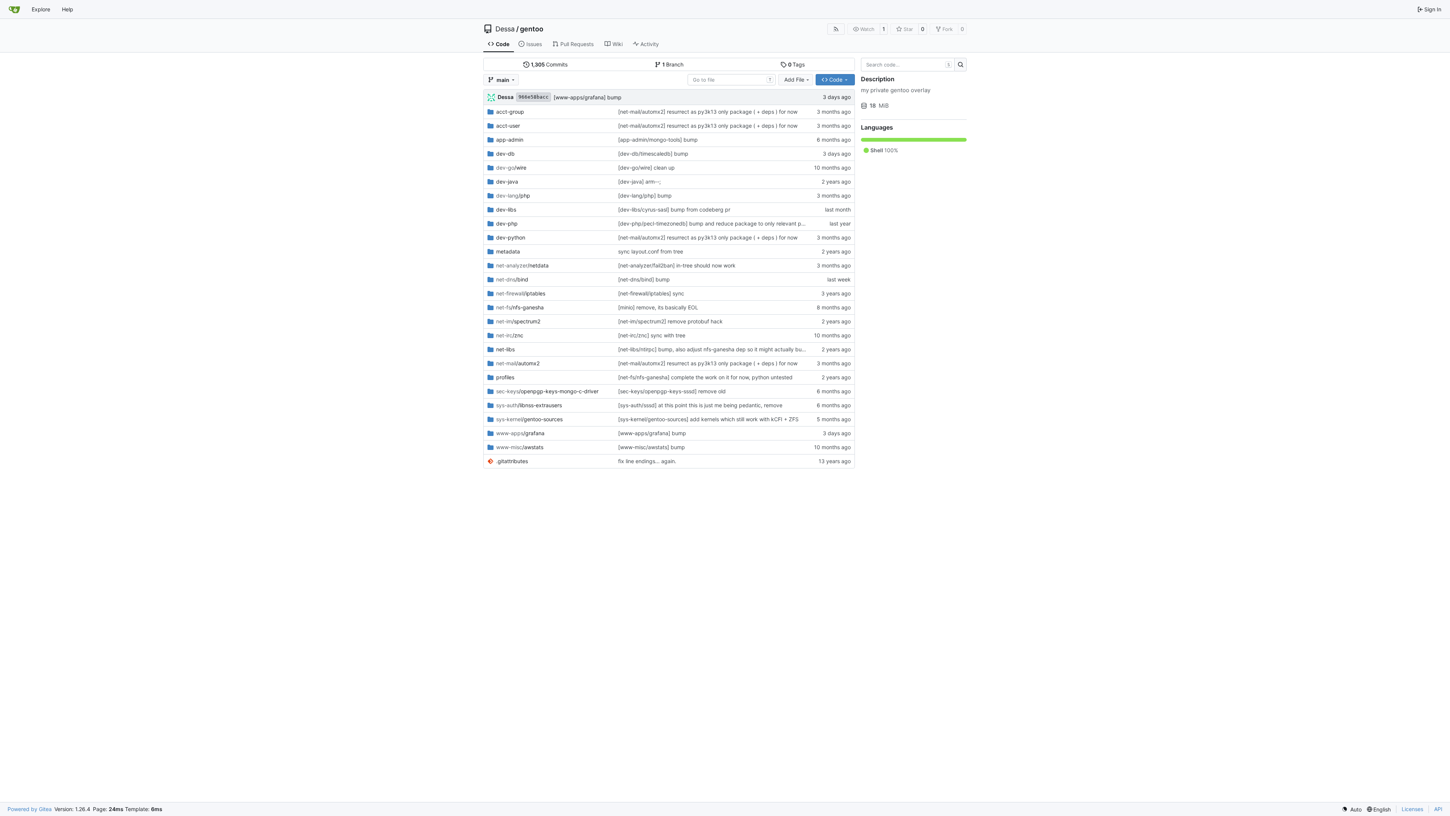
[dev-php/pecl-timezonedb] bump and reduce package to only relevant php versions (724, 223)
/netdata (522, 265)
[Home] (14, 9)
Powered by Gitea (30, 809)
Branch (673, 64)
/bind (512, 279)
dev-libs (506, 209)
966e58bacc (533, 97)
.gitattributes (512, 461)
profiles (505, 377)
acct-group (510, 111)
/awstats (519, 447)
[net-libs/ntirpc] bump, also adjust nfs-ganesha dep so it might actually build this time (724, 349)
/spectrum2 (518, 321)
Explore (41, 9)
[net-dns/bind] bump (644, 279)
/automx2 (518, 363)
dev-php (507, 223)
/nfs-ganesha (520, 307)
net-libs (505, 349)
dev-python (510, 237)
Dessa (505, 29)
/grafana (520, 433)
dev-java (507, 181)
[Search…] (960, 64)
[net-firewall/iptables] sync (651, 293)
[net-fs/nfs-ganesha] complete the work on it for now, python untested (705, 377)
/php (513, 195)
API (1438, 809)
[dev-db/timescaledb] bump (653, 153)
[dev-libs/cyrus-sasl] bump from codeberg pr (674, 209)
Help (67, 9)
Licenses (1412, 809)
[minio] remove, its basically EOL (658, 307)
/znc (509, 335)
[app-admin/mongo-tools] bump (658, 139)
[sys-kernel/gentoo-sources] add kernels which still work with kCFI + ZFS (708, 419)
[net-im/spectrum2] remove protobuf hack (670, 321)
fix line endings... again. (647, 461)
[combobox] (732, 79)
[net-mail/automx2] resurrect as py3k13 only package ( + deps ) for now (708, 111)
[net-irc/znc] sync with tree (651, 335)
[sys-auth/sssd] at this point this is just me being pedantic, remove (700, 405)
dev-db (505, 153)
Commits (549, 64)
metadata (508, 251)
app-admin (509, 139)
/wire (511, 167)
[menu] (1352, 809)
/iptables (520, 293)
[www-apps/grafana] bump (588, 97)
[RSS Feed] (836, 29)
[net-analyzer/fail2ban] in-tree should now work (677, 265)
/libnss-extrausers (529, 405)
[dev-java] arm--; (639, 181)
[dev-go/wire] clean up (646, 167)
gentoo (531, 29)
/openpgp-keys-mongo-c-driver (547, 391)
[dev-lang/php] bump (645, 195)
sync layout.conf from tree (650, 251)
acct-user (508, 125)
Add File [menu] (794, 79)
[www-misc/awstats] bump (651, 447)
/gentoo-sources (529, 419)
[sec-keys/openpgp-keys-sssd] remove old (672, 391)
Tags (796, 64)
